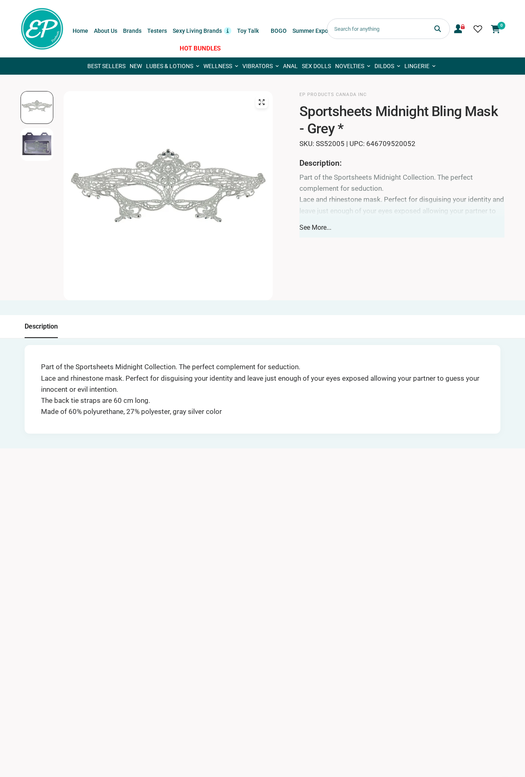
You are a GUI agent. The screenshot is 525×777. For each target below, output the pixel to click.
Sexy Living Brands (202, 30)
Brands (132, 30)
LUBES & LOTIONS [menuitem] (169, 66)
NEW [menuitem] (136, 66)
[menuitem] (80, 30)
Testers (157, 30)
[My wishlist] (478, 29)
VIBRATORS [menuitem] (257, 66)
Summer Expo (310, 30)
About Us (105, 30)
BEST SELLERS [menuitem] (106, 66)
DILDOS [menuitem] (384, 66)
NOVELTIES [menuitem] (349, 66)
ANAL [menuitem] (290, 66)
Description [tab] (41, 326)
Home (80, 30)
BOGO (279, 30)
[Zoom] (262, 102)
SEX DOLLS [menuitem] (316, 66)
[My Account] (459, 28)
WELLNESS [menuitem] (217, 66)
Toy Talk (248, 30)
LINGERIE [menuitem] (416, 66)
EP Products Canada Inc (333, 94)
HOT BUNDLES (200, 48)
